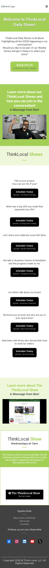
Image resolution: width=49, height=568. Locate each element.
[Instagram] (17, 541)
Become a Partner (25, 517)
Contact (24, 524)
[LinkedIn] (24, 541)
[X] (40, 541)
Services (25, 521)
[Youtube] (32, 541)
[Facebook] (9, 541)
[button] (47, 6)
